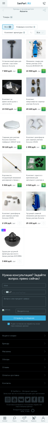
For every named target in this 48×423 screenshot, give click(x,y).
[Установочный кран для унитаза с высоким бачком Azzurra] (12, 49)
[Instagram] (8, 400)
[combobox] (6, 292)
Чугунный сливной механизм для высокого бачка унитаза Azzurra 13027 (36, 216)
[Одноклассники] (41, 400)
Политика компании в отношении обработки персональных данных (24, 405)
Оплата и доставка (10, 375)
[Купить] (43, 147)
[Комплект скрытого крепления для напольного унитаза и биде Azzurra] (36, 163)
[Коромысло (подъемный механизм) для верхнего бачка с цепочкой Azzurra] (12, 163)
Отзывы (5, 367)
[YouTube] (14, 400)
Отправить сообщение (24, 318)
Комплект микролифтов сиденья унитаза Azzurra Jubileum (35, 102)
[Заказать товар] (19, 223)
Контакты (6, 383)
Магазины (6, 351)
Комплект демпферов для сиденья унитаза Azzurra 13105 (11, 215)
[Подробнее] (19, 71)
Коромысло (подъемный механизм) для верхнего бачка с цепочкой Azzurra (11, 178)
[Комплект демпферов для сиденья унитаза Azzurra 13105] (12, 201)
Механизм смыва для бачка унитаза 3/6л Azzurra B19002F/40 (34, 63)
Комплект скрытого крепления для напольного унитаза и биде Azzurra (35, 178)
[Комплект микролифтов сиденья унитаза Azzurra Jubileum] (36, 87)
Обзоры (5, 359)
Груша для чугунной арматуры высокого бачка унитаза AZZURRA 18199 (12, 254)
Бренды (5, 343)
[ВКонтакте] (21, 400)
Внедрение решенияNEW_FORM (21, 410)
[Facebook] (34, 400)
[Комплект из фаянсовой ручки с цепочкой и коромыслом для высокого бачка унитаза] (12, 87)
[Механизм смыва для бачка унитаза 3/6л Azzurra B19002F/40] (36, 49)
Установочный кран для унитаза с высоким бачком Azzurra (11, 63)
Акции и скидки (9, 335)
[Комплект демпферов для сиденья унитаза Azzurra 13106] (36, 125)
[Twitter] (28, 400)
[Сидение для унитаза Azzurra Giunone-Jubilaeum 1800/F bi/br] (12, 125)
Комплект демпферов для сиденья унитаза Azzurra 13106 (35, 139)
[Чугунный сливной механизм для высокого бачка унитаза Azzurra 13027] (36, 201)
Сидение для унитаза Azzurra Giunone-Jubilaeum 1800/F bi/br (11, 139)
